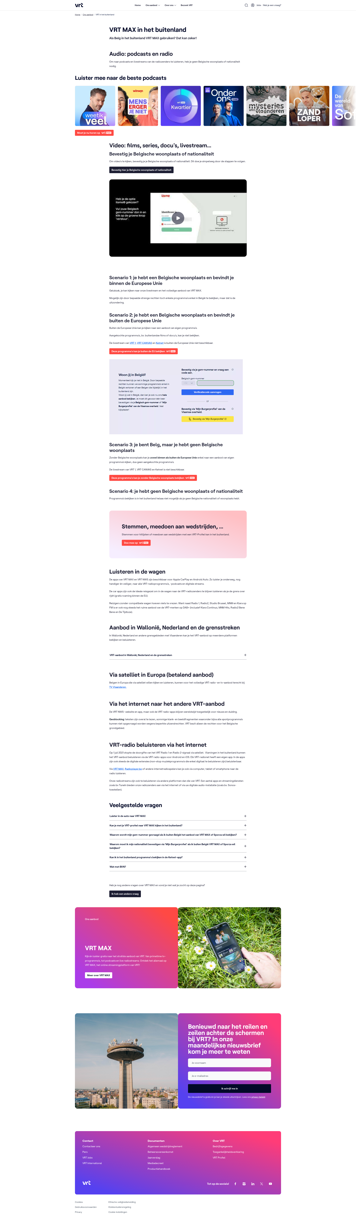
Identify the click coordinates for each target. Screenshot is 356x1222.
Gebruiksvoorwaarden (86, 1207)
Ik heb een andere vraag (125, 893)
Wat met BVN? (118, 866)
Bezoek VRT (187, 5)
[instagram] (244, 1184)
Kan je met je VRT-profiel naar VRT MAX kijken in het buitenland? (146, 825)
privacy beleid (258, 1097)
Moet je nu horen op (88, 132)
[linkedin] (253, 1184)
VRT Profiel (219, 1157)
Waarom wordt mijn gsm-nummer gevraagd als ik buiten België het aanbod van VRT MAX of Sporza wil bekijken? (173, 834)
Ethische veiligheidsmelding (122, 1202)
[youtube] (270, 1184)
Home (138, 5)
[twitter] (262, 1184)
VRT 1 (133, 343)
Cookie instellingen (117, 1212)
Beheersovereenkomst (160, 1151)
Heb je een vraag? (272, 5)
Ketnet (160, 343)
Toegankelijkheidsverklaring (228, 1151)
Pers (84, 1151)
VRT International (92, 1163)
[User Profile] (252, 5)
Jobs (259, 5)
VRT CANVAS (144, 343)
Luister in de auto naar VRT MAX (128, 816)
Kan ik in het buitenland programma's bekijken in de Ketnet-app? (146, 857)
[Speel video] (178, 218)
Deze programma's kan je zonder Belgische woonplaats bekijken (148, 477)
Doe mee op (131, 542)
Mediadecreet (156, 1163)
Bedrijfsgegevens (222, 1146)
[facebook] (235, 1184)
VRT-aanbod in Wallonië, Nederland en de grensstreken (141, 655)
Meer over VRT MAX (98, 975)
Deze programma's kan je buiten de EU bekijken (138, 351)
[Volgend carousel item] (275, 106)
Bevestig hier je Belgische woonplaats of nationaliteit (141, 169)
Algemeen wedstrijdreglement (165, 1146)
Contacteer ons (91, 1146)
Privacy (78, 1212)
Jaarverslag (154, 1157)
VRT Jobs (87, 1157)
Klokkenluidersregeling (119, 1207)
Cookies (79, 1202)
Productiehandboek (159, 1168)
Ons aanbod (88, 14)
